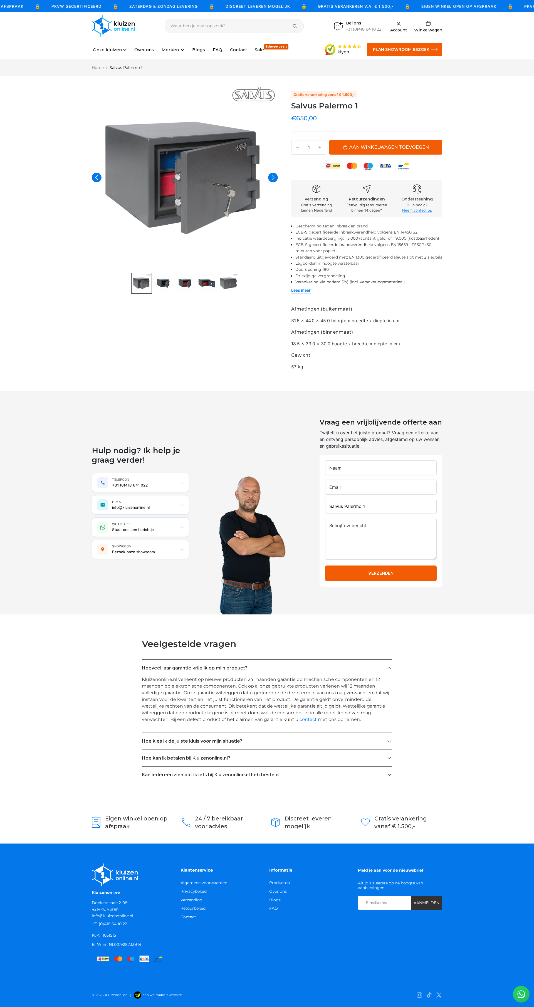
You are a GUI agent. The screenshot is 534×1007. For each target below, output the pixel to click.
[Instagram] (419, 995)
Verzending (191, 899)
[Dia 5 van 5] (228, 283)
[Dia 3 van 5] (185, 283)
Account (398, 30)
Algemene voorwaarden (204, 882)
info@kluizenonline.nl (112, 915)
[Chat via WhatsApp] (521, 994)
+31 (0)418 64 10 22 (109, 923)
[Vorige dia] (97, 177)
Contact (188, 916)
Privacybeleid (194, 891)
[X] (439, 995)
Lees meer (301, 290)
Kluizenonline (116, 995)
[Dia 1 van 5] (141, 283)
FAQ (273, 908)
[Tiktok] (429, 995)
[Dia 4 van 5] (206, 283)
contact (308, 719)
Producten (279, 882)
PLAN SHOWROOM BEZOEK (401, 49)
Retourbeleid (193, 908)
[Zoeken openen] (234, 26)
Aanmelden (426, 902)
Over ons (278, 891)
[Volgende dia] (273, 177)
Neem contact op (417, 210)
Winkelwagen (428, 26)
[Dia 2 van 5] (163, 283)
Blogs (275, 899)
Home (98, 67)
